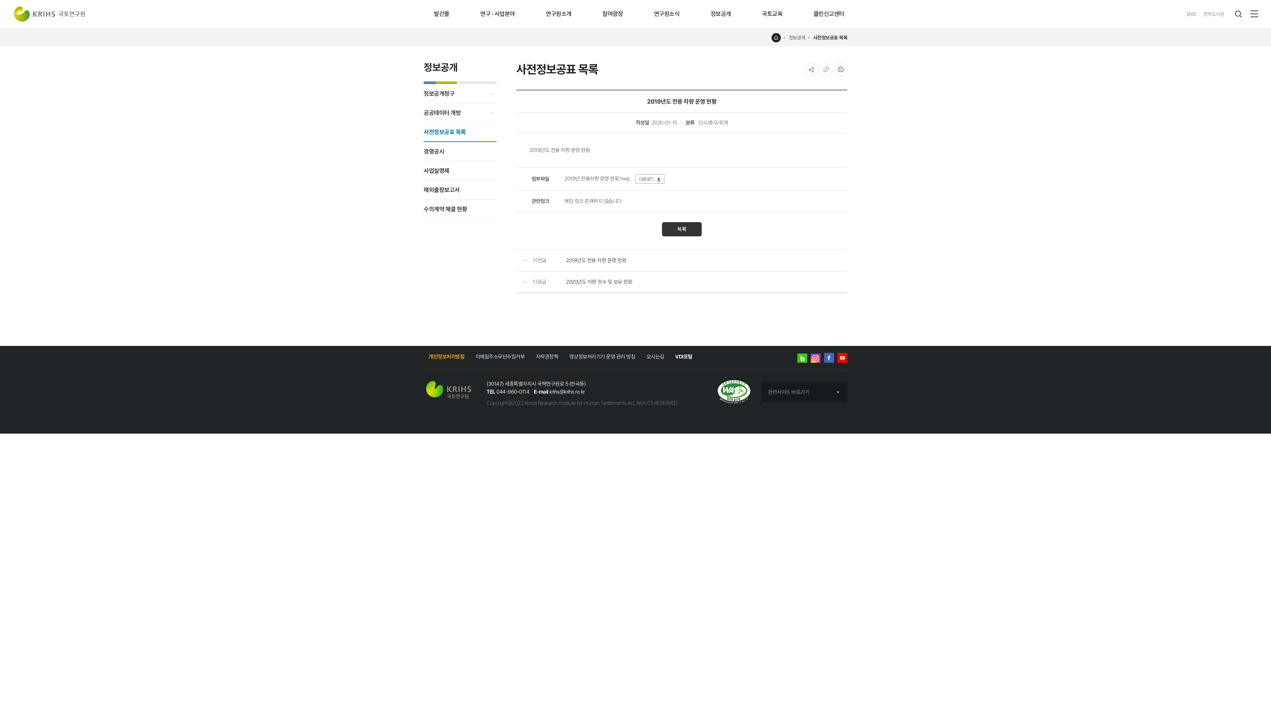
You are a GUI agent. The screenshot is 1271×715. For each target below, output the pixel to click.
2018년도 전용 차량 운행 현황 (596, 260)
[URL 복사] (826, 69)
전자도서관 (1213, 14)
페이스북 (829, 358)
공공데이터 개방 (442, 112)
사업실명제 (436, 170)
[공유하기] (811, 69)
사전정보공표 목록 (830, 38)
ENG (1192, 14)
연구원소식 (667, 13)
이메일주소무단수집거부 (500, 357)
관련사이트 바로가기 (788, 392)
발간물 (441, 13)
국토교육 (772, 13)
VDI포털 (683, 357)
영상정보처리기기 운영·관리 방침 (602, 357)
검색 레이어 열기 (1238, 14)
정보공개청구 (439, 93)
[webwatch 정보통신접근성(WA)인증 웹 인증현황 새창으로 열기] (734, 392)
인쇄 (840, 69)
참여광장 (612, 13)
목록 (681, 229)
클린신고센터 (829, 13)
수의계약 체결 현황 (445, 209)
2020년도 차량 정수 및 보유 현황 (599, 282)
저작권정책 (547, 357)
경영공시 (434, 151)
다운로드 (646, 179)
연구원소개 (559, 13)
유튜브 (842, 358)
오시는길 (655, 357)
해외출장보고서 (442, 189)
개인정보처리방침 (446, 357)
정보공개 (721, 13)
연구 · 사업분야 (497, 13)
